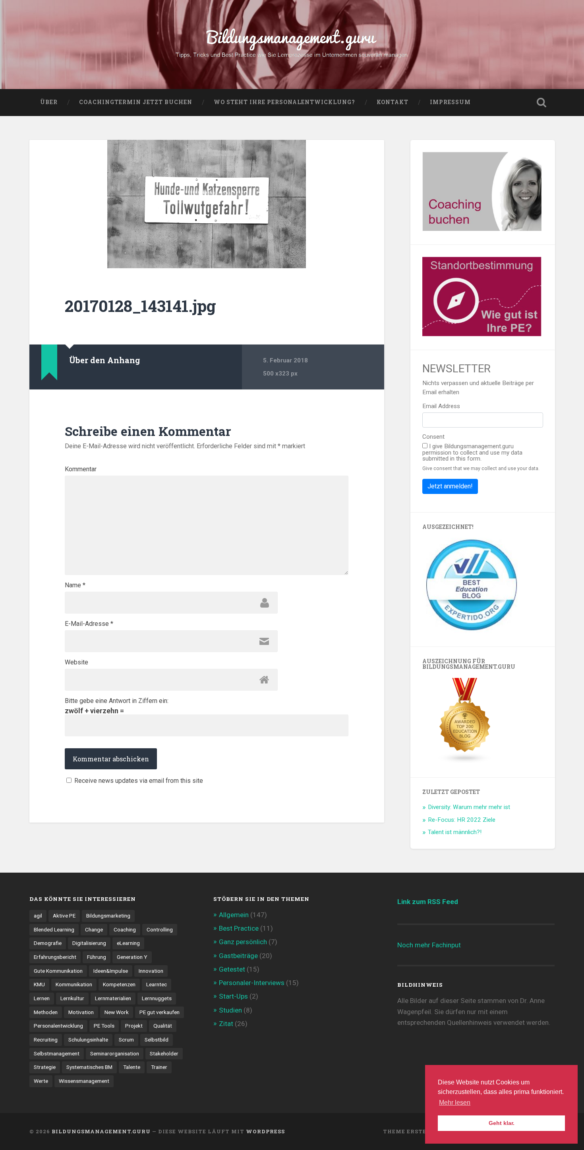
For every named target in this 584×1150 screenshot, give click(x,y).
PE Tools (104, 1025)
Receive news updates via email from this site (138, 780)
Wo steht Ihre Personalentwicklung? (284, 102)
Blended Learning (54, 929)
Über (49, 102)
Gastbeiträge (238, 956)
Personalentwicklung (58, 1025)
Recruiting (46, 1039)
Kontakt (392, 102)
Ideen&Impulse (110, 971)
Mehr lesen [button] (454, 1102)
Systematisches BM (89, 1067)
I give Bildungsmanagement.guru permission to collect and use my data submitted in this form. (472, 452)
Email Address (441, 406)
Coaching (125, 929)
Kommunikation (74, 984)
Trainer (159, 1067)
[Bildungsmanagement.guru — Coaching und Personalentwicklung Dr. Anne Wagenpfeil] (292, 44)
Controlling (160, 929)
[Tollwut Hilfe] (206, 204)
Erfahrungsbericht (55, 957)
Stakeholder (164, 1053)
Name (75, 585)
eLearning (128, 943)
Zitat (226, 1024)
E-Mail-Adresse (89, 624)
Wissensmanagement (84, 1081)
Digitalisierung (89, 943)
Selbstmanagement (56, 1053)
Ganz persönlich (243, 942)
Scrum (126, 1039)
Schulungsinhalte (88, 1039)
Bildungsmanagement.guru (101, 1131)
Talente (131, 1067)
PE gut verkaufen (159, 1012)
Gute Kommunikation (58, 971)
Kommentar (81, 469)
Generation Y (132, 957)
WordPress (265, 1131)
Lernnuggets (157, 998)
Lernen (42, 998)
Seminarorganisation (114, 1053)
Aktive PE (64, 915)
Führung (96, 957)
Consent (433, 437)
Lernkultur (72, 998)
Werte (41, 1081)
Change (94, 929)
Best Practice (239, 928)
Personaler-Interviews (251, 983)
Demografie (48, 943)
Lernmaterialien (113, 998)
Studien (230, 1010)
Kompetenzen (119, 984)
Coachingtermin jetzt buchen (135, 102)
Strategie (45, 1067)
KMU (39, 984)
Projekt (134, 1025)
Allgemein (234, 915)
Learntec (156, 984)
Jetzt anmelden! (450, 486)
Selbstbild (156, 1039)
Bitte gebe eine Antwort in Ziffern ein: (116, 701)
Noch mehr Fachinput (429, 945)
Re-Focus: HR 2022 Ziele (461, 819)
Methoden (46, 1012)
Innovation (151, 971)
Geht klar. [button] (501, 1123)
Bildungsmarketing (108, 915)
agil (38, 915)
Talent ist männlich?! (455, 832)
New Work (116, 1012)
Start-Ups (233, 996)
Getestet (232, 969)
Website (76, 662)
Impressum (450, 102)
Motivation (81, 1012)
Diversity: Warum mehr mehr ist (469, 807)
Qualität (162, 1025)
